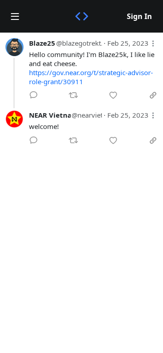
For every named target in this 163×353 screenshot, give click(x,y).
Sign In (139, 16)
